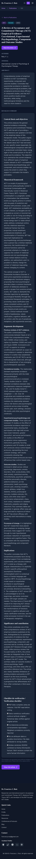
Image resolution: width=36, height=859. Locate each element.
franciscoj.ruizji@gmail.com (10, 836)
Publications (13, 8)
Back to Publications (10, 17)
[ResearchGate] (8, 844)
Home (3, 8)
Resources (5, 818)
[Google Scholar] (3, 844)
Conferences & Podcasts (9, 821)
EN (28, 3)
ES (24, 3)
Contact (4, 827)
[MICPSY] (21, 844)
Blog (3, 824)
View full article (8, 48)
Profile (3, 812)
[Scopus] (17, 844)
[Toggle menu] (32, 3)
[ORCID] (12, 844)
